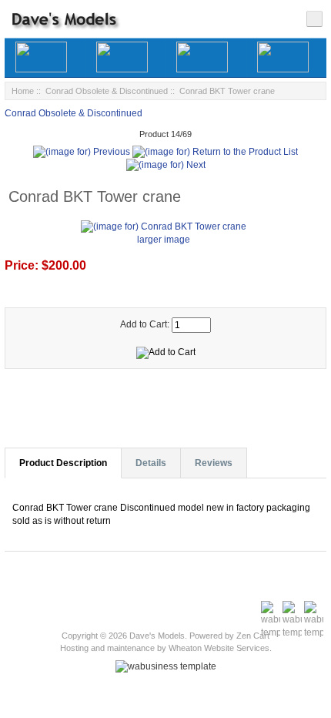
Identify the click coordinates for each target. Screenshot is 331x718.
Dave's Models (157, 635)
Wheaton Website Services (219, 648)
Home (23, 91)
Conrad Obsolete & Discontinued (106, 91)
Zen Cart (252, 635)
